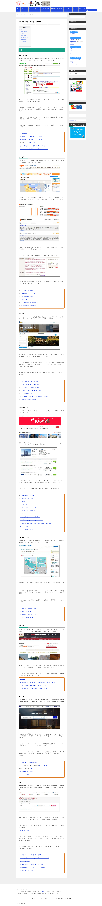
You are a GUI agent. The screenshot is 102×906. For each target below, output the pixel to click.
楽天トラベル (24, 31)
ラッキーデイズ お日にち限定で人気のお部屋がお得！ (34, 396)
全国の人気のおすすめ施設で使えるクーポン (31, 864)
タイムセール (23, 514)
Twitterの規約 (44, 891)
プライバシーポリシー (44, 898)
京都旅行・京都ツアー (26, 611)
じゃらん (23, 33)
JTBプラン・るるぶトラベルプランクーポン (31, 520)
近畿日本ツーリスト (26, 39)
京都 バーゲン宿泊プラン (26, 498)
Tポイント (72, 50)
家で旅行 (75, 9)
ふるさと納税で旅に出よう (27, 870)
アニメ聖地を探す (45, 9)
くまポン (72, 62)
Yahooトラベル (25, 37)
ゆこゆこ (23, 41)
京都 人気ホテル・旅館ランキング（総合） (31, 136)
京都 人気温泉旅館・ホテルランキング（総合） (32, 139)
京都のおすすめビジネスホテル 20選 (29, 387)
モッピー (72, 44)
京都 (20, 29)
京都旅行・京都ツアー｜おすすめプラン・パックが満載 (34, 858)
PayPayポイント (73, 54)
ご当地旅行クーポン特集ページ (28, 305)
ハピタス (72, 39)
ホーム (18, 9)
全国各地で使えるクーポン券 (27, 293)
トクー (71, 61)
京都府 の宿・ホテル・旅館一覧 (28, 762)
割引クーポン (24, 9)
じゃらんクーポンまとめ (26, 299)
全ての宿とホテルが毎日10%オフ (29, 511)
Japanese (90, 9)
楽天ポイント (72, 48)
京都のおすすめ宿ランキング (27, 296)
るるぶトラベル (25, 42)
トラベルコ (35, 443)
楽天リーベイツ (73, 41)
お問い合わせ (82, 9)
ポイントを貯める (33, 9)
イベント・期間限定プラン (27, 617)
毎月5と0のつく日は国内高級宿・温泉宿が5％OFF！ (34, 149)
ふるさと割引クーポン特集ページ (29, 302)
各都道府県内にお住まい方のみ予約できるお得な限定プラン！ (36, 523)
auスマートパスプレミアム (75, 59)
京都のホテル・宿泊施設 (26, 290)
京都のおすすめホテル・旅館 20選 (29, 381)
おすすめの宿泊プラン (26, 526)
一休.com (23, 35)
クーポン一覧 (23, 504)
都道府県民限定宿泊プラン (27, 771)
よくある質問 (68, 898)
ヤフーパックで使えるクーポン (28, 507)
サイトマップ (54, 898)
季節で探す (66, 9)
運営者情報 (60, 898)
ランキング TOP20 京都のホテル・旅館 (30, 390)
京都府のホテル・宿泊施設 (27, 495)
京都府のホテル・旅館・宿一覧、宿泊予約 (31, 855)
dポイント (72, 53)
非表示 (26, 27)
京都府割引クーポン (25, 133)
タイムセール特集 (25, 774)
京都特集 (22, 501)
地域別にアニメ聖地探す (56, 9)
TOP (21, 884)
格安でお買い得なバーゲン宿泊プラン (30, 517)
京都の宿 (22, 679)
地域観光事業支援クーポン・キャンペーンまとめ (33, 867)
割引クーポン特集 (24, 830)
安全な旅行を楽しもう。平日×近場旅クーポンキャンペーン (35, 146)
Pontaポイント (73, 51)
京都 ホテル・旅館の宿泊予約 (28, 608)
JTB (22, 44)
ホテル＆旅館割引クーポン (27, 393)
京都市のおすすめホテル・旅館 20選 (29, 384)
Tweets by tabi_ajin (72, 120)
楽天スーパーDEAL (34, 143)
